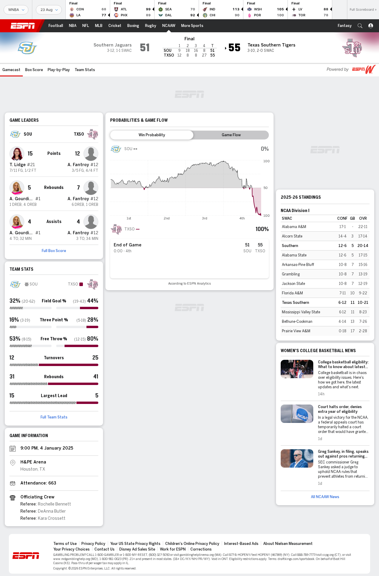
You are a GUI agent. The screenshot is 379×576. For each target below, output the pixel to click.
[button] (360, 25)
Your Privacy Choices (71, 549)
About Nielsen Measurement (288, 544)
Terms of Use (65, 544)
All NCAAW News (325, 497)
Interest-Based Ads (241, 544)
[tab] (151, 135)
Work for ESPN (173, 549)
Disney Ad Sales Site (137, 549)
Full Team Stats (54, 417)
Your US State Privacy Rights (135, 544)
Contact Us (104, 549)
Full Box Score (54, 251)
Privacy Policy (93, 544)
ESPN (23, 25)
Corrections (201, 549)
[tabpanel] (189, 214)
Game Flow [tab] (231, 135)
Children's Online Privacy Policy (192, 544)
